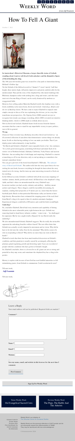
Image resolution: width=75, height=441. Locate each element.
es (63, 2)
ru (55, 2)
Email (11, 349)
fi (51, 2)
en (39, 2)
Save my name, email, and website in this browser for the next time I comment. (33, 363)
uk (60, 2)
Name (11, 343)
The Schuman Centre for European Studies (35, 419)
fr (43, 2)
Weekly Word (37, 6)
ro (68, 2)
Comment (12, 314)
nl (72, 2)
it (47, 2)
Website (11, 355)
